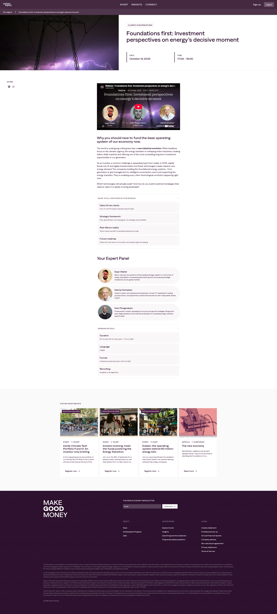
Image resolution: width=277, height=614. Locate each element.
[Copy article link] (13, 87)
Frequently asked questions (173, 539)
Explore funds (168, 528)
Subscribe (168, 506)
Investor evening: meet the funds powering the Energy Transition (117, 448)
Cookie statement (208, 528)
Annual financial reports (211, 536)
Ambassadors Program (132, 532)
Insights (136, 4)
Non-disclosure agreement (212, 543)
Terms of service (208, 551)
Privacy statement (209, 547)
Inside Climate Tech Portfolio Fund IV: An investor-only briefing (76, 448)
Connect (151, 4)
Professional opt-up (209, 532)
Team (125, 528)
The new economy (193, 445)
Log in (269, 4)
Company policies (208, 539)
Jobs (125, 536)
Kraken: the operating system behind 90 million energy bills (157, 448)
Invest (124, 4)
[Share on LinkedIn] (9, 87)
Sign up (257, 4)
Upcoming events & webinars (174, 536)
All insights (7, 12)
